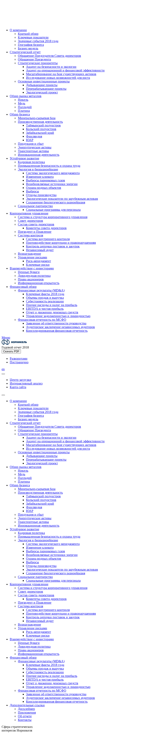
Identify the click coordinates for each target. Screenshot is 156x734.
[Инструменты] (3, 374)
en (3, 369)
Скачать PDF (11, 351)
